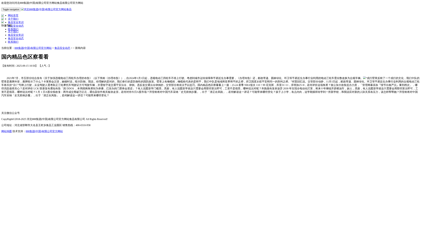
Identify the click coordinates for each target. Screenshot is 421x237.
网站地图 (6, 131)
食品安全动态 (16, 38)
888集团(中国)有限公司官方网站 (33, 48)
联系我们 (13, 41)
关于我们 (13, 31)
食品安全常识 (16, 35)
